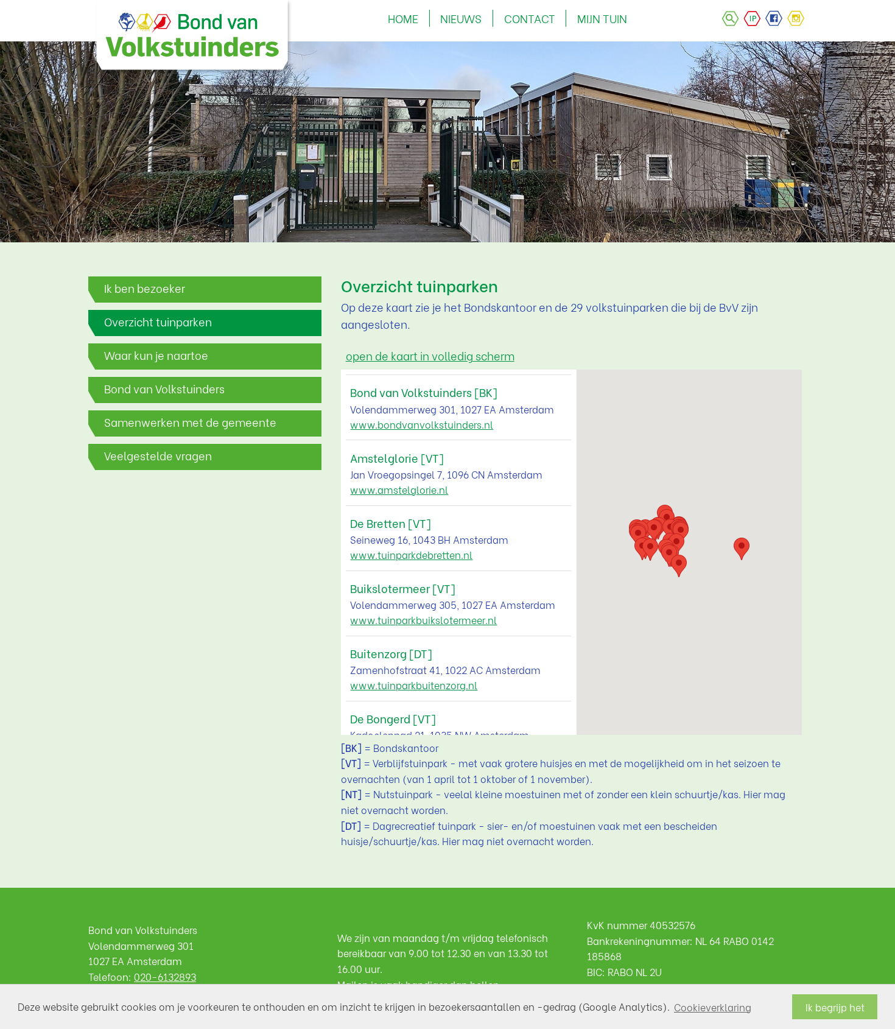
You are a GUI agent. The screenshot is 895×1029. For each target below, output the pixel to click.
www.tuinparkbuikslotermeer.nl (423, 620)
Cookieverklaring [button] (712, 1007)
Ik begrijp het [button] (835, 1007)
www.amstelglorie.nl (399, 489)
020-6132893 (165, 976)
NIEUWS (461, 18)
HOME (403, 18)
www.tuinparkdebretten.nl (411, 554)
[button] (650, 549)
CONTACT (529, 18)
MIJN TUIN (602, 18)
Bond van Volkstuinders (164, 388)
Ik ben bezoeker (144, 288)
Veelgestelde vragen (158, 455)
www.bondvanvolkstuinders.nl (421, 424)
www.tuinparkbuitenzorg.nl (413, 685)
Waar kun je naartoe (156, 355)
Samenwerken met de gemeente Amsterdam (190, 425)
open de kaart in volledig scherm (430, 355)
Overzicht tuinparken (158, 321)
